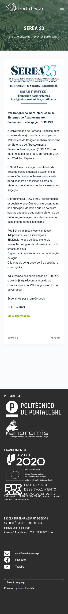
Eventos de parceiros (46, 37)
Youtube (19, 566)
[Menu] (62, 8)
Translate (30, 588)
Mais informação (18, 316)
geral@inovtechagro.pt (27, 553)
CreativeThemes (13, 609)
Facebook (20, 559)
